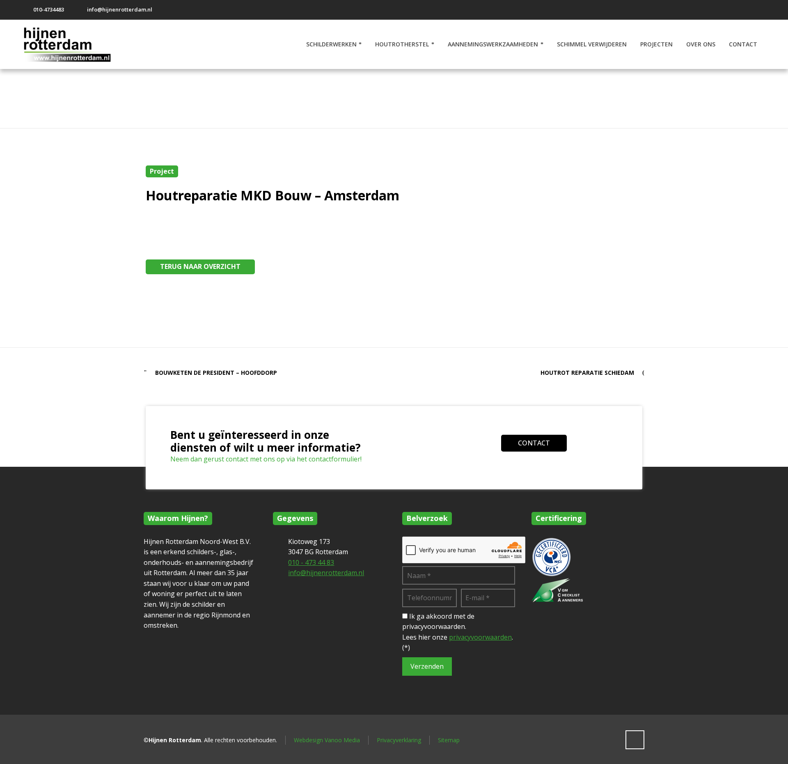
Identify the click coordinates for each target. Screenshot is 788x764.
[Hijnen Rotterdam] (71, 44)
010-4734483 (48, 9)
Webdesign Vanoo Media (327, 740)
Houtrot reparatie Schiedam (587, 372)
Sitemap (449, 740)
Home (648, 100)
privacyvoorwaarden (480, 637)
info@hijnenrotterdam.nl (119, 9)
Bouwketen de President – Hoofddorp (216, 372)
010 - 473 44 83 (311, 562)
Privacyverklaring (399, 740)
